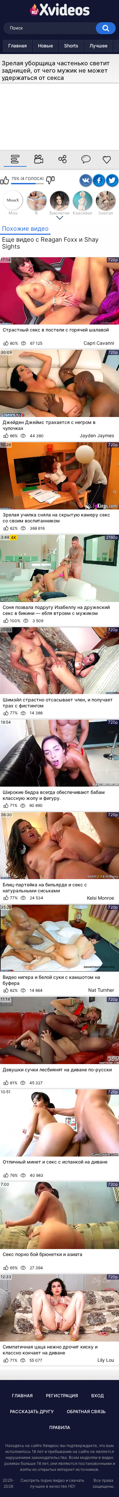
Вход (97, 1395)
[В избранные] (107, 159)
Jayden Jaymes (97, 435)
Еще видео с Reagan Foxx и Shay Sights (50, 243)
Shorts (71, 45)
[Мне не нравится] (50, 180)
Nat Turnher (101, 990)
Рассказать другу (32, 1411)
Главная (17, 45)
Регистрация (62, 1395)
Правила (59, 1427)
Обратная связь (86, 1411)
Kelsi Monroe (100, 898)
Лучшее (98, 45)
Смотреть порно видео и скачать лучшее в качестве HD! (52, 1483)
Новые (45, 45)
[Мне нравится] (4, 180)
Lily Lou (106, 1360)
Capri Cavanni (99, 343)
